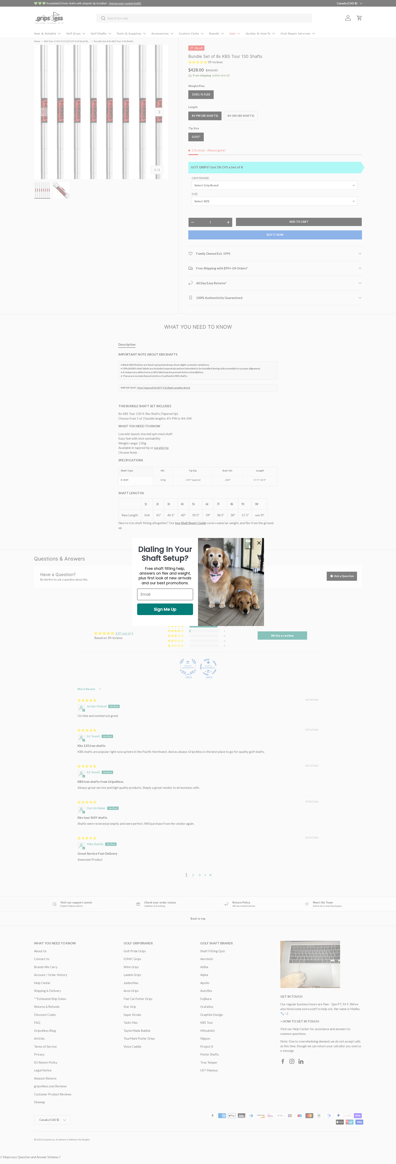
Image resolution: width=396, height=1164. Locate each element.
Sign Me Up (165, 609)
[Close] (259, 543)
